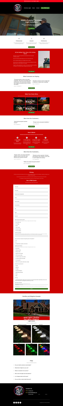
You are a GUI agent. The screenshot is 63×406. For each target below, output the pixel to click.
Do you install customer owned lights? (23, 365)
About (33, 7)
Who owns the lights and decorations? (23, 373)
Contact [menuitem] (46, 394)
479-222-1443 (30, 390)
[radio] (31, 240)
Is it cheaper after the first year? (21, 376)
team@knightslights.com (32, 392)
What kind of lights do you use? (21, 367)
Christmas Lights (27, 7)
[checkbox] (31, 226)
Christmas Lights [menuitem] (30, 394)
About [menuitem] (39, 394)
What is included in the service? (21, 370)
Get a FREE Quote (45, 7)
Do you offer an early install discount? (23, 379)
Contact (38, 7)
